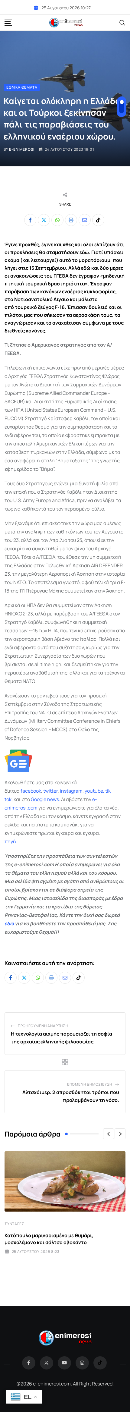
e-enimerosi (21, 149)
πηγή (10, 841)
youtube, (94, 791)
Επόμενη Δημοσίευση (89, 1084)
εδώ (9, 923)
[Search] (122, 22)
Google (38, 799)
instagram (71, 791)
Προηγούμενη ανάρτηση (43, 1025)
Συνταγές (14, 1223)
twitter (50, 791)
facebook (31, 791)
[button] (108, 1133)
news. (53, 799)
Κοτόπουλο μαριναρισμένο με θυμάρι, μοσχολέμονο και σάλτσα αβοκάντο (49, 1238)
